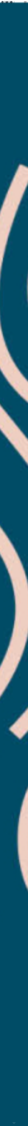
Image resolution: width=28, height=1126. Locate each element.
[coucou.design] (7, 2)
